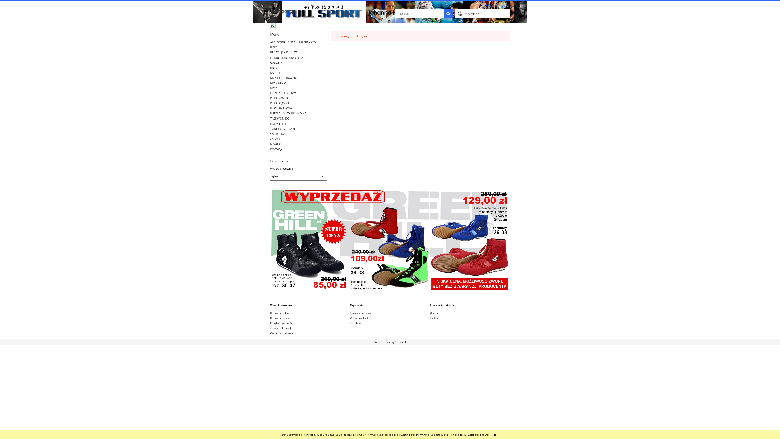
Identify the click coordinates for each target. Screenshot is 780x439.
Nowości (276, 144)
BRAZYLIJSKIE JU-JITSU (284, 52)
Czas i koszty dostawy (282, 333)
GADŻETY (276, 62)
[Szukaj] (448, 13)
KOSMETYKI (278, 123)
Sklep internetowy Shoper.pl (390, 342)
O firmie (434, 313)
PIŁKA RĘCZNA (279, 103)
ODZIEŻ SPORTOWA (283, 93)
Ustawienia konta (359, 318)
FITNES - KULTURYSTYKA (286, 57)
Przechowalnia (358, 323)
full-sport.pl (283, 11)
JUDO (273, 68)
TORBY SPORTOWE (283, 128)
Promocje (276, 149)
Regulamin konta (279, 318)
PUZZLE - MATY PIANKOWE (288, 113)
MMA (273, 88)
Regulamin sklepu (280, 313)
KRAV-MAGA (278, 83)
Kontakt (434, 318)
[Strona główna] (273, 26)
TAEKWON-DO (279, 118)
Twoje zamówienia (360, 313)
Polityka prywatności (281, 323)
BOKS (274, 47)
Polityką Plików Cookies (368, 434)
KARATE (275, 73)
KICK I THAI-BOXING (283, 78)
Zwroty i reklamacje (281, 328)
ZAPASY (275, 139)
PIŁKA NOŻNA (279, 98)
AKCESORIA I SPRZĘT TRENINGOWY (294, 42)
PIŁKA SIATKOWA (281, 108)
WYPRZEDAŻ (278, 134)
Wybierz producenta (281, 168)
